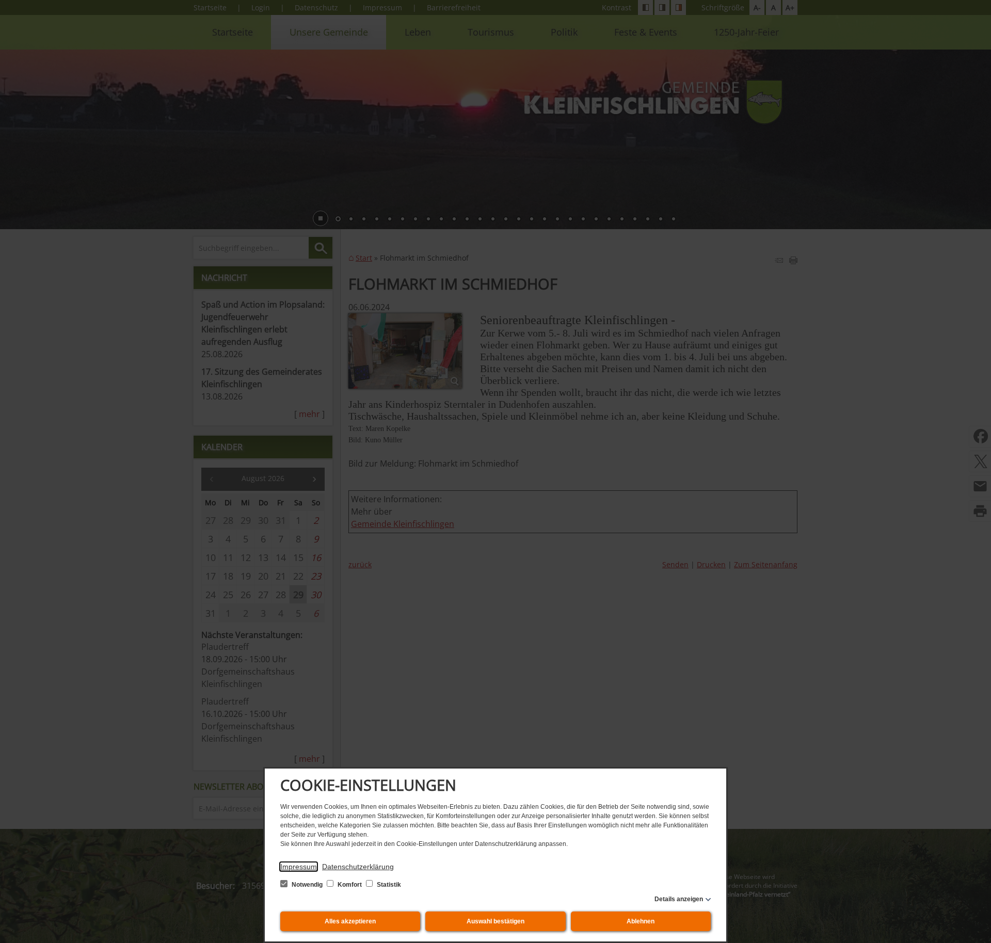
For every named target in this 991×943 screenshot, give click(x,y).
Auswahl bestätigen (495, 921)
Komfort (349, 884)
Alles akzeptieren (350, 921)
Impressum (298, 866)
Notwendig (307, 884)
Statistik (388, 884)
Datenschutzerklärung (358, 866)
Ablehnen (640, 921)
